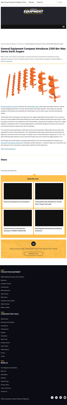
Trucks (3, 356)
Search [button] (57, 2)
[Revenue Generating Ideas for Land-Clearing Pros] (18, 191)
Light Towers (4, 294)
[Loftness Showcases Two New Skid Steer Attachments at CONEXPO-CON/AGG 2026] (18, 218)
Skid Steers (4, 297)
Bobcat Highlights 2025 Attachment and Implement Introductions (48, 230)
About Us (3, 371)
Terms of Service (6, 388)
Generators (4, 336)
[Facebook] (10, 159)
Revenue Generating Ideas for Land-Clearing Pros (17, 202)
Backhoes (4, 280)
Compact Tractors (6, 284)
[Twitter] (14, 159)
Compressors (4, 287)
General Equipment (10, 149)
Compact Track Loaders (8, 301)
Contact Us (40, 2)
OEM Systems (5, 350)
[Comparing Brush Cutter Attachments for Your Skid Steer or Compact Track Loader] (49, 191)
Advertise (31, 2)
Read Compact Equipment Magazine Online (13, 2)
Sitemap (3, 378)
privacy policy (8, 61)
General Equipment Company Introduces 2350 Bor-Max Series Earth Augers (33, 50)
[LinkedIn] (17, 159)
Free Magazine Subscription (9, 368)
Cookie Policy (5, 381)
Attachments (4, 319)
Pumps (3, 353)
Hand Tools (4, 339)
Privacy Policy (5, 385)
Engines (3, 333)
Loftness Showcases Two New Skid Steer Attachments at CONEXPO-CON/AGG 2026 (15, 230)
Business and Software (7, 322)
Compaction (4, 326)
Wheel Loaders (5, 307)
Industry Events (5, 343)
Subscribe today (33, 254)
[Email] (20, 159)
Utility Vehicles (5, 304)
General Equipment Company (9, 107)
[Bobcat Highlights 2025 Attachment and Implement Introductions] (49, 218)
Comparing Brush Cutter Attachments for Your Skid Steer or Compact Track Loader (48, 203)
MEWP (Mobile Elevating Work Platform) (12, 277)
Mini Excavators (5, 290)
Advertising (4, 375)
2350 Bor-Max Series (33, 107)
